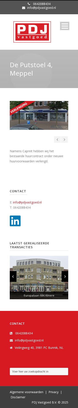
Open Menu (64, 26)
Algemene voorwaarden (26, 392)
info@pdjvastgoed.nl (27, 202)
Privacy (53, 392)
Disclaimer (18, 397)
